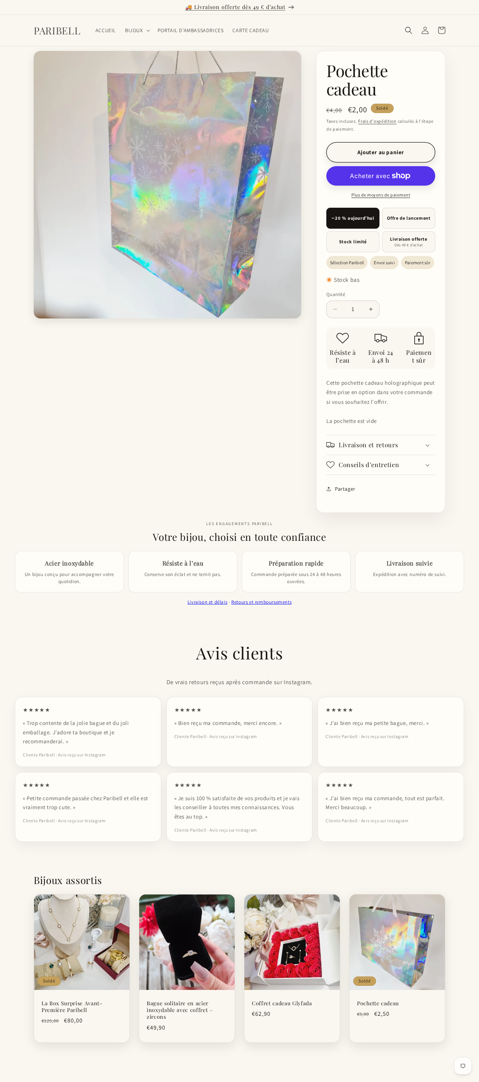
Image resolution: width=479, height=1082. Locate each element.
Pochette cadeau (378, 1003)
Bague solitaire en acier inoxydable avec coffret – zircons (180, 1010)
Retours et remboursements (261, 602)
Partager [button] (345, 488)
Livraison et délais (207, 602)
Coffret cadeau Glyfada (282, 1003)
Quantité (335, 294)
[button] (136, 30)
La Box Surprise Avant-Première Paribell (72, 1007)
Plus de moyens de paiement (380, 195)
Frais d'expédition (377, 121)
